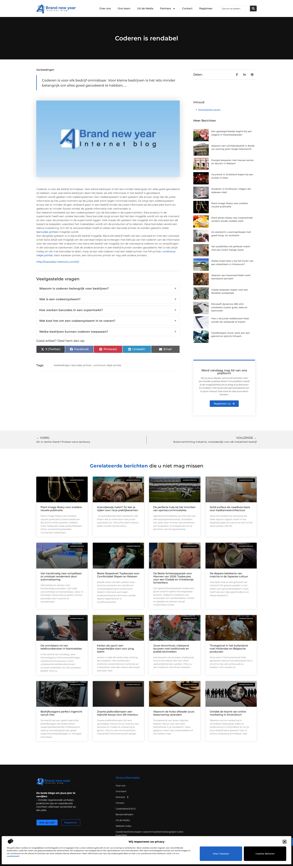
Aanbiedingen (45, 69)
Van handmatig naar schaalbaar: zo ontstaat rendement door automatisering (61, 576)
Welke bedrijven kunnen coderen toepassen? (108, 331)
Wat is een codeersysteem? (108, 299)
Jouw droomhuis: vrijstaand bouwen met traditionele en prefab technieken (171, 648)
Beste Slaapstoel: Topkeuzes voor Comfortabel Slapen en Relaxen (118, 575)
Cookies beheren (265, 853)
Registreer (205, 8)
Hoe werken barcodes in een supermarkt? (108, 310)
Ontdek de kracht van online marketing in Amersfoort (228, 713)
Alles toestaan (221, 853)
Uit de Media (145, 8)
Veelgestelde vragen (209, 109)
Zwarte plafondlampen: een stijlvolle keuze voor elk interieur (117, 713)
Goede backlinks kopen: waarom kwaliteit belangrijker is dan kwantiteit (149, 833)
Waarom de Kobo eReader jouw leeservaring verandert (173, 713)
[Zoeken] (253, 8)
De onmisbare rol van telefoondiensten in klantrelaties (61, 647)
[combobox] (235, 8)
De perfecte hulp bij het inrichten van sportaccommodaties (174, 509)
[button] (284, 841)
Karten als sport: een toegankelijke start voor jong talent (115, 648)
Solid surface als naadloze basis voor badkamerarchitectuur (230, 509)
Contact (187, 8)
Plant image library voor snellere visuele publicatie (61, 509)
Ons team (124, 8)
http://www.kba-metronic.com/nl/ (57, 261)
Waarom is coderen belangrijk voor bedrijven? (108, 288)
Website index (123, 826)
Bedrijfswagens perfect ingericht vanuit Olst (61, 713)
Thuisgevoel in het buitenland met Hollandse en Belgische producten (229, 648)
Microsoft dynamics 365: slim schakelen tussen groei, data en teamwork (229, 307)
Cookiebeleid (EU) (125, 808)
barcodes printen (47, 231)
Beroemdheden (124, 814)
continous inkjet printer (107, 365)
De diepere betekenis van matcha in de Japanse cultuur (229, 575)
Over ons (105, 8)
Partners (165, 8)
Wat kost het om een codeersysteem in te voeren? (108, 320)
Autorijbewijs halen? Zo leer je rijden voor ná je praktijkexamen (117, 509)
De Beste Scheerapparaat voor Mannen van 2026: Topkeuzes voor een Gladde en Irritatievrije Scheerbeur (173, 578)
